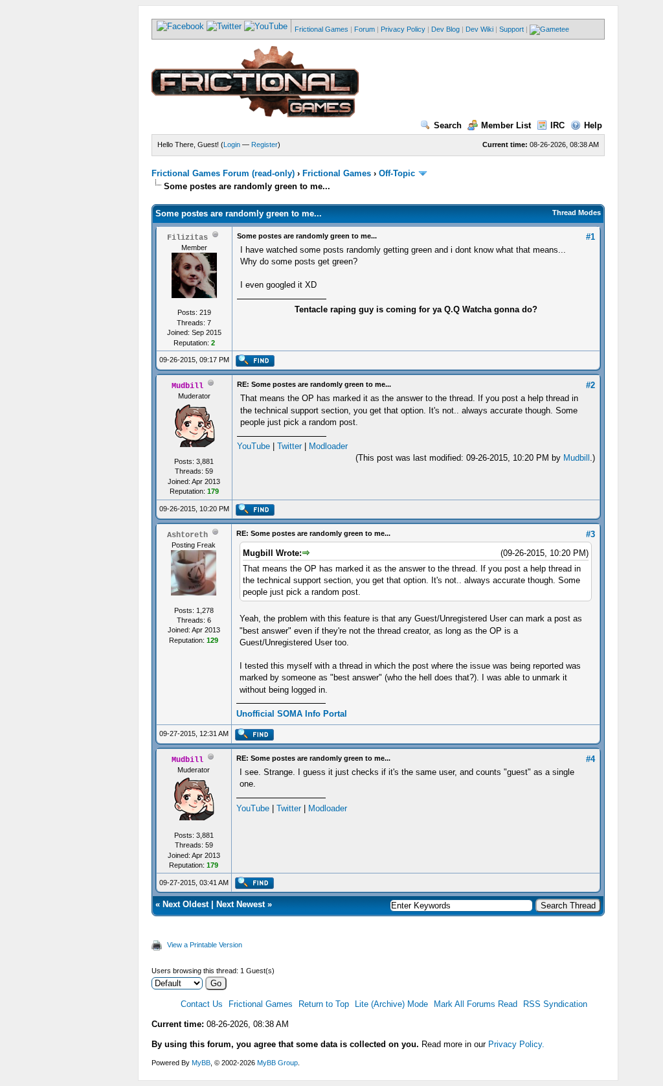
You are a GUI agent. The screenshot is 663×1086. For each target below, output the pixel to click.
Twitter (289, 446)
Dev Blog (445, 29)
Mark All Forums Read (475, 1004)
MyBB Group (277, 1063)
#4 (590, 759)
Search (448, 125)
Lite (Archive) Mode (391, 1004)
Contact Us (202, 1004)
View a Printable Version (204, 945)
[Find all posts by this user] (255, 364)
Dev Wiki (479, 29)
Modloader (328, 446)
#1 (590, 237)
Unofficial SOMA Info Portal (291, 714)
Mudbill (576, 458)
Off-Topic (397, 173)
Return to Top (323, 1004)
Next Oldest (185, 904)
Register (264, 144)
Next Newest (240, 904)
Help (593, 125)
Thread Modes (576, 212)
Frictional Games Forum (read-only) (223, 173)
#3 (590, 534)
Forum (364, 29)
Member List (506, 125)
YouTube (253, 446)
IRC (557, 125)
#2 (590, 385)
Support (511, 29)
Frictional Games (321, 29)
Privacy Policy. (516, 1044)
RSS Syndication (555, 1004)
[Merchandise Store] (549, 29)
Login (231, 144)
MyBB (201, 1063)
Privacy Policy (403, 29)
